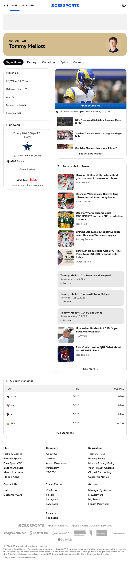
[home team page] (27, 146)
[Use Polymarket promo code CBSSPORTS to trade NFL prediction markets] (66, 219)
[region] (90, 89)
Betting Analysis (13, 468)
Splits (64, 62)
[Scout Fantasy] (118, 532)
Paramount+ (53, 468)
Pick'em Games (12, 454)
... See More (65, 283)
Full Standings (65, 433)
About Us (51, 454)
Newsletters (95, 495)
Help (6, 490)
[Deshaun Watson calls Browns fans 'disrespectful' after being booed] (66, 201)
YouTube (51, 490)
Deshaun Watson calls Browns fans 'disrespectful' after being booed (97, 195)
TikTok (50, 495)
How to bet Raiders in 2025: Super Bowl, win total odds (97, 330)
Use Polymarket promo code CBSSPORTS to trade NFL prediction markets (99, 216)
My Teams (94, 499)
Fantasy (31, 62)
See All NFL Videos (91, 153)
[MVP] (101, 531)
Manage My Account (100, 490)
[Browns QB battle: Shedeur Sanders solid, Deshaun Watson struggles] (66, 238)
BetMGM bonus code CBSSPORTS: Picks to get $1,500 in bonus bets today (98, 254)
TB (12, 405)
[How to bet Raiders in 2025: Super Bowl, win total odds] (66, 335)
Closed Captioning (99, 469)
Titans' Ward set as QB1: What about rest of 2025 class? (98, 349)
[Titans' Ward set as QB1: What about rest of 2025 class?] (66, 354)
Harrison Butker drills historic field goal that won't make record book (97, 176)
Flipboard (52, 518)
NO (13, 423)
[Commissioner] (83, 531)
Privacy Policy (96, 458)
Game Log (48, 62)
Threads (51, 513)
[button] (6, 5)
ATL (13, 414)
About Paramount (57, 463)
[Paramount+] (61, 532)
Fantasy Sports (12, 458)
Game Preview (27, 169)
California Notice (98, 473)
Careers (51, 458)
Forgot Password (98, 504)
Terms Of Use (96, 454)
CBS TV (51, 472)
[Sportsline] (39, 532)
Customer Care (12, 495)
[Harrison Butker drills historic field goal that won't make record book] (66, 182)
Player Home (13, 62)
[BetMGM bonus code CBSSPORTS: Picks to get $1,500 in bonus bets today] (66, 257)
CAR (13, 396)
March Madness (13, 472)
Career (77, 62)
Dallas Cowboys (24, 155)
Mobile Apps (11, 477)
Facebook (52, 504)
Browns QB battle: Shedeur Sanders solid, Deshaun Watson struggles (98, 233)
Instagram (52, 499)
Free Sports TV (12, 463)
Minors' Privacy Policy (101, 463)
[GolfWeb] (65, 539)
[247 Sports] (15, 532)
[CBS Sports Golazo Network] (92, 525)
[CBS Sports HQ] (58, 525)
